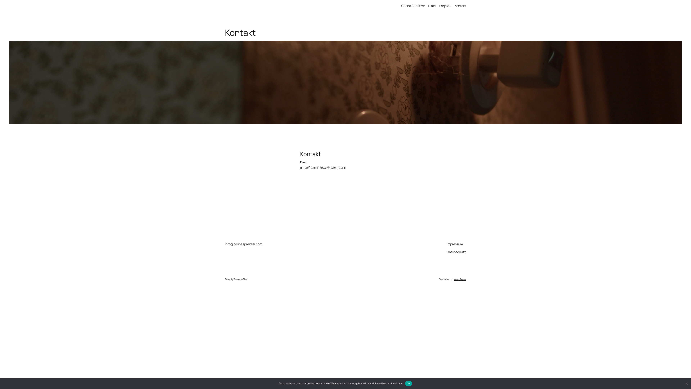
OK (408, 383)
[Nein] (686, 383)
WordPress (460, 279)
